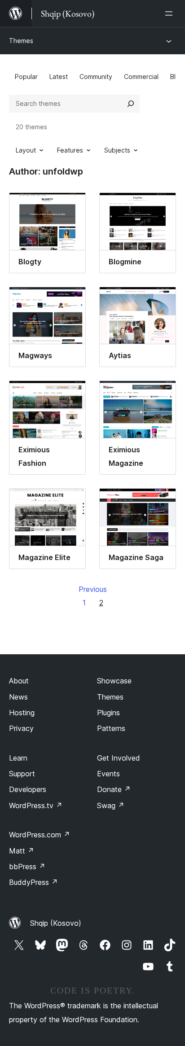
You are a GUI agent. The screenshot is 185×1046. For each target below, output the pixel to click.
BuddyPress (33, 882)
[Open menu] (170, 13)
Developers (27, 789)
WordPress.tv (35, 805)
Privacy (21, 728)
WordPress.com (39, 834)
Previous (93, 589)
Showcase (114, 680)
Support (22, 773)
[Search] (131, 104)
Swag (110, 805)
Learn (18, 757)
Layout (26, 150)
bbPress (27, 866)
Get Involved (118, 757)
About (19, 680)
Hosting (22, 712)
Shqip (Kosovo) (55, 923)
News (18, 696)
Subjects (117, 150)
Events (108, 773)
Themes (21, 40)
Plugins (108, 712)
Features (70, 150)
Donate (114, 789)
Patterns (111, 728)
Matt (21, 850)
